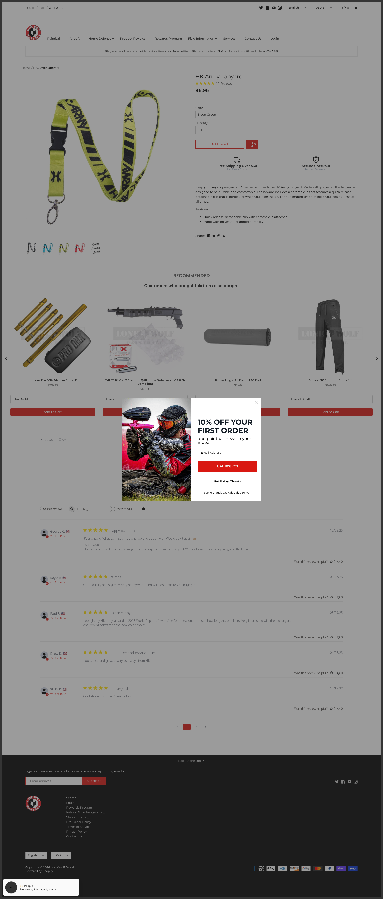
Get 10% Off (227, 466)
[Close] (256, 403)
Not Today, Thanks (227, 481)
